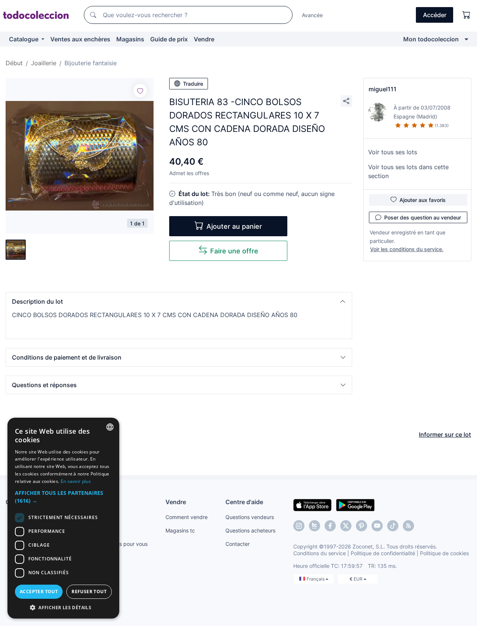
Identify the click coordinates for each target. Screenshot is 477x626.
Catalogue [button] (24, 39)
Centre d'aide (244, 502)
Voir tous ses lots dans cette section (408, 171)
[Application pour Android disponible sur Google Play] (355, 504)
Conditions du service (319, 553)
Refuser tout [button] (89, 591)
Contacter (237, 544)
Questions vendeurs (249, 517)
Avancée (312, 15)
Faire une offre (234, 251)
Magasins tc (180, 530)
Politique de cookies (444, 553)
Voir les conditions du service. (406, 249)
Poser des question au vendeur (422, 217)
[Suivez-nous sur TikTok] (392, 525)
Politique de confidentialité (383, 553)
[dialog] (63, 518)
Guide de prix (169, 39)
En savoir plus (76, 481)
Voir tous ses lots (392, 152)
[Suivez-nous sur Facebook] (330, 525)
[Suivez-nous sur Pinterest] (361, 525)
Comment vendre (186, 517)
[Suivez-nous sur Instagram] (298, 525)
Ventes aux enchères (80, 39)
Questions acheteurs (250, 530)
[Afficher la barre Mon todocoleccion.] (466, 39)
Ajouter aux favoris (422, 200)
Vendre (204, 39)
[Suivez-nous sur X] (345, 525)
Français (316, 579)
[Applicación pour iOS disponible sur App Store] (312, 504)
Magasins (130, 39)
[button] (179, 301)
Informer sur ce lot (445, 434)
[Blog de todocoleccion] (408, 525)
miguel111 (383, 89)
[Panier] (466, 15)
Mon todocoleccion (431, 39)
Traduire (193, 83)
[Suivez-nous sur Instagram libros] (314, 525)
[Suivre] (140, 90)
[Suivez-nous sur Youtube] (377, 525)
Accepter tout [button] (39, 591)
